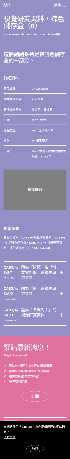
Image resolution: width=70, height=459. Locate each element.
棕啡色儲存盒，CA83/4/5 (25, 242)
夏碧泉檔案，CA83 (16, 237)
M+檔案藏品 (40, 141)
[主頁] (7, 5)
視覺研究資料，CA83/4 (49, 237)
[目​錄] (65, 5)
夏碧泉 (36, 109)
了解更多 (9, 437)
